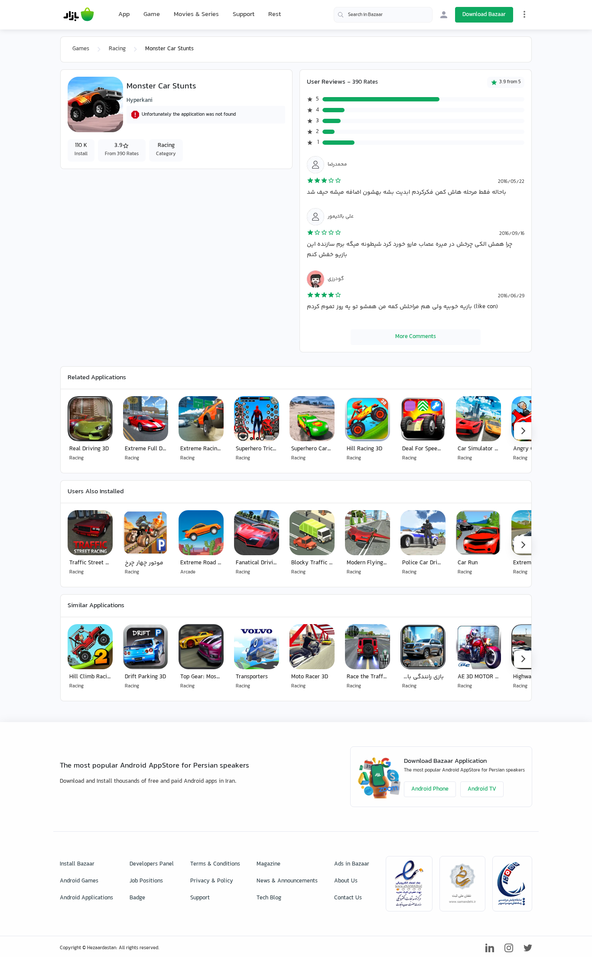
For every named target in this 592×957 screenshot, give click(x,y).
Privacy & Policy (211, 881)
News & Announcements (287, 881)
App (124, 15)
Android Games (79, 881)
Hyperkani (140, 100)
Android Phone (430, 789)
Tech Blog (269, 898)
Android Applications (86, 898)
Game (151, 15)
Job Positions (146, 881)
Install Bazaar (77, 864)
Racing (117, 49)
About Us (346, 881)
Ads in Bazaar (351, 864)
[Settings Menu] (524, 14)
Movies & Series (196, 14)
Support (243, 14)
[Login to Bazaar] (444, 15)
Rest (274, 15)
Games (80, 49)
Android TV (482, 789)
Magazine (268, 864)
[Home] (79, 15)
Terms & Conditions (215, 864)
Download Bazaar (484, 15)
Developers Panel (152, 864)
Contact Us (348, 898)
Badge (137, 898)
